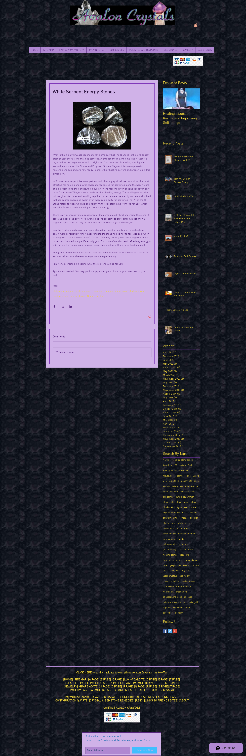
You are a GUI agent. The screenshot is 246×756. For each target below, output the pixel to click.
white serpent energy (115, 291)
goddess (183, 539)
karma (186, 565)
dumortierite (169, 528)
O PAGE (116, 686)
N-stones (97, 291)
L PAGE (127, 683)
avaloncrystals (170, 486)
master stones (188, 581)
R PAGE (151, 686)
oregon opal (181, 591)
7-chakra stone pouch (182, 460)
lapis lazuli (175, 570)
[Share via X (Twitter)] (62, 306)
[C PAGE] (117, 679)
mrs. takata (168, 586)
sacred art (168, 613)
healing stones (170, 555)
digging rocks (169, 523)
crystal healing (189, 512)
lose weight (184, 576)
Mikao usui (184, 470)
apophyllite (186, 481)
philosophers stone (63, 291)
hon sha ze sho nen (172, 560)
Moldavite (168, 476)
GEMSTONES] (170, 683)
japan (165, 565)
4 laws (166, 460)
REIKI (139, 700)
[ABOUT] (184, 700)
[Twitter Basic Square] (170, 631)
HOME (68, 679)
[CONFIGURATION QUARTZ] (71, 700)
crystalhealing (170, 518)
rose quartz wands (182, 607)
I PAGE (93, 683)
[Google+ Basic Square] (175, 631)
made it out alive (171, 581)
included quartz (192, 560)
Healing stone (60, 296)
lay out (185, 570)
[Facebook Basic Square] (165, 631)
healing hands (187, 549)
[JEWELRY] (71, 686)
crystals (183, 518)
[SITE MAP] (80, 679)
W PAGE (96, 690)
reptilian (99, 296)
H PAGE (82, 683)
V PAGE (83, 690)
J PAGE (103, 683)
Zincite (172, 481)
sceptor (179, 613)
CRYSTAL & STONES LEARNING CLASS (153, 697)
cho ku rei (168, 507)
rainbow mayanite (172, 602)
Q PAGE (139, 686)
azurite (194, 486)
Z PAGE (130, 690)
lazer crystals (170, 576)
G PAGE (70, 683)
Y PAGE (119, 690)
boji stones (168, 497)
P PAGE (128, 686)
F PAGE (174, 679)
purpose (188, 597)
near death (168, 591)
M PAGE (139, 683)
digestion (194, 518)
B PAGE (105, 679)
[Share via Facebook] (54, 306)
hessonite (184, 555)
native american (184, 586)
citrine (192, 507)
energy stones (77, 296)
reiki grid (193, 602)
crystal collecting (171, 512)
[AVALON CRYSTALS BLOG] (110, 697)
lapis (165, 570)
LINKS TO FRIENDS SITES (161, 700)
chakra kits (168, 502)
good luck (183, 544)
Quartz (196, 476)
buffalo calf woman (185, 497)
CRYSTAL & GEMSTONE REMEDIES (112, 700)
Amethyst (168, 465)
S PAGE (163, 686)
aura (196, 481)
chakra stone (82, 291)
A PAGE (93, 679)
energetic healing (186, 533)
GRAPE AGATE (88, 686)
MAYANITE (152, 683)
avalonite (184, 486)
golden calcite (170, 544)
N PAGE (104, 686)
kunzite (195, 565)
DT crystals (180, 465)
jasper (173, 565)
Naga (90, 296)
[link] (195, 25)
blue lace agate (187, 491)
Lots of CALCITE (134, 679)
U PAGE (72, 690)
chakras (195, 502)
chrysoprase (181, 507)
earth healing (169, 533)
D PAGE (151, 679)
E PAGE (163, 679)
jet (180, 565)
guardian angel (170, 549)
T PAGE (174, 686)
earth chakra (183, 528)
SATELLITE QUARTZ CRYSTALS (157, 690)
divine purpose (185, 523)
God (190, 465)
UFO (165, 481)
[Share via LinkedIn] (70, 306)
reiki (185, 602)
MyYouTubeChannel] (79, 697)
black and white (137, 291)
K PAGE (115, 683)
